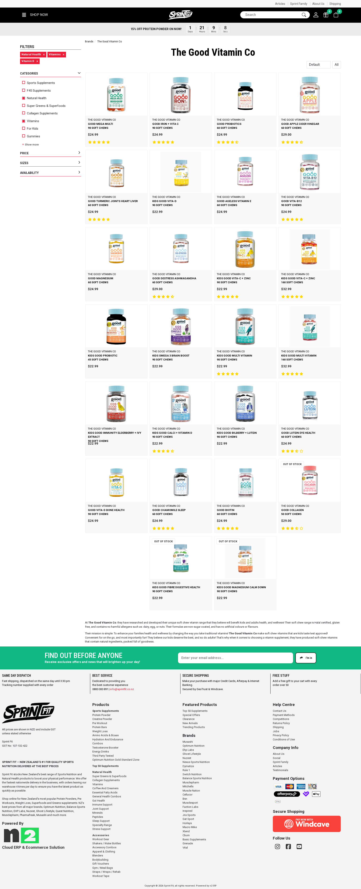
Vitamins (32, 121)
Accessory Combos (104, 847)
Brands (89, 41)
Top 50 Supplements (105, 766)
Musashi (188, 741)
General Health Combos (106, 796)
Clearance (188, 719)
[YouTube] (299, 846)
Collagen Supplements (42, 113)
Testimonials (280, 770)
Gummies (33, 136)
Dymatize (188, 766)
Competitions (281, 719)
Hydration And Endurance (107, 739)
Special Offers (191, 715)
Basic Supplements (194, 839)
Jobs (276, 731)
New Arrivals (190, 723)
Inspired (187, 810)
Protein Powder (101, 715)
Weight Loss (100, 731)
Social (276, 758)
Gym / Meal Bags (102, 867)
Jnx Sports (189, 815)
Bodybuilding (100, 859)
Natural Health (36, 98)
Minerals (97, 812)
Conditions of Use (284, 739)
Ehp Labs (188, 749)
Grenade (188, 843)
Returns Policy (281, 723)
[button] (34, 15)
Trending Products (194, 727)
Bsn (185, 798)
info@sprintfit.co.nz (122, 689)
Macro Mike (190, 827)
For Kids (32, 128)
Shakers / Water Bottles (106, 843)
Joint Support (100, 808)
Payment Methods (284, 715)
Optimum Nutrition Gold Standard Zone (115, 759)
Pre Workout (99, 723)
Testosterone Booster (105, 747)
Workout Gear (100, 839)
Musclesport (190, 802)
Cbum (186, 835)
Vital (185, 847)
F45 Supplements (39, 90)
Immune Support (102, 804)
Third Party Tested (103, 755)
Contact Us (279, 710)
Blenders (97, 855)
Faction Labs (190, 806)
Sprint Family (298, 3)
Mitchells (188, 786)
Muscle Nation (191, 790)
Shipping (335, 3)
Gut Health (98, 800)
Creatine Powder (102, 719)
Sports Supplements (41, 83)
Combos (97, 743)
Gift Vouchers (100, 863)
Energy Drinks (100, 751)
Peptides (97, 816)
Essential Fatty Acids (104, 792)
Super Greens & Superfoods (46, 106)
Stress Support (101, 829)
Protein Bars (99, 727)
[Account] (316, 15)
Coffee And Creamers (105, 788)
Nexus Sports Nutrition (196, 762)
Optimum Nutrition (194, 745)
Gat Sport (188, 819)
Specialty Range (102, 825)
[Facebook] (289, 846)
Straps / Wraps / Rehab (106, 871)
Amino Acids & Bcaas (105, 735)
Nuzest (187, 758)
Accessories (100, 835)
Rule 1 (186, 770)
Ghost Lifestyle (192, 753)
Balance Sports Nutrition (197, 778)
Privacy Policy (281, 735)
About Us (318, 3)
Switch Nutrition (192, 774)
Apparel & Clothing (103, 851)
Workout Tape (100, 876)
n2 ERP (213, 886)
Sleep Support (101, 820)
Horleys (187, 823)
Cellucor (187, 794)
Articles (280, 3)
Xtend (186, 831)
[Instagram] (278, 846)
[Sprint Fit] (180, 15)
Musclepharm (191, 782)
